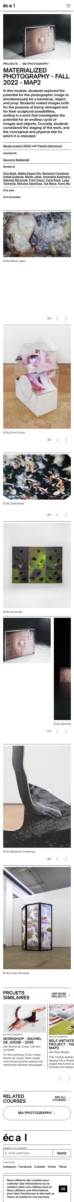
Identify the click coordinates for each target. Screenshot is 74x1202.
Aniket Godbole (13, 177)
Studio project (12, 146)
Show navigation (68, 6)
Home (9, 5)
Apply (62, 1153)
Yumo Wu (64, 183)
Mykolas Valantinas (29, 183)
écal (14, 1137)
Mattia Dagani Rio (29, 173)
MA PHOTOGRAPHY (35, 64)
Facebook (25, 1166)
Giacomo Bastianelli (16, 160)
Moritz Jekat (33, 177)
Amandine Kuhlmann (56, 177)
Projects (10, 64)
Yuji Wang (49, 183)
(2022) (27, 146)
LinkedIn (39, 1166)
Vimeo (52, 1166)
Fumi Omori (37, 180)
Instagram (9, 1166)
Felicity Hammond (50, 146)
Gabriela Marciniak (15, 180)
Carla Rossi (53, 180)
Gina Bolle (10, 173)
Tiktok (62, 1166)
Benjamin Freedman (55, 173)
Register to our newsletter (15, 1148)
